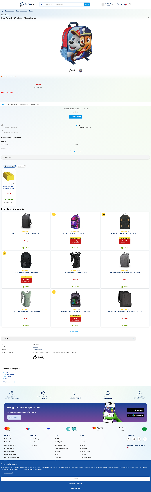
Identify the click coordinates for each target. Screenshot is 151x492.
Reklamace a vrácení (10, 445)
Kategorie (5, 338)
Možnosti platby (8, 442)
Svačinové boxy (8, 202)
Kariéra (57, 454)
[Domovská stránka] (2, 11)
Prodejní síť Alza (9, 448)
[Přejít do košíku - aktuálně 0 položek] (130, 4)
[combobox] (62, 4)
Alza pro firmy (84, 439)
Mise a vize (58, 451)
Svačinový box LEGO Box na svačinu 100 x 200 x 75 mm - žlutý (9, 187)
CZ (130, 447)
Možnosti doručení (9, 439)
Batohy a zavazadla (21, 11)
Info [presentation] (3, 104)
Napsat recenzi (76, 116)
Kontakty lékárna (59, 442)
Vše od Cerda (5, 15)
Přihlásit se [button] (107, 5)
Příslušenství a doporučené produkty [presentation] (29, 104)
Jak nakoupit (33, 445)
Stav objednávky (34, 439)
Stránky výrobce (37, 349)
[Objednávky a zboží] (118, 4)
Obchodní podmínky (10, 454)
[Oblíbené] (122, 4)
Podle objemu (11, 374)
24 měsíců (35, 347)
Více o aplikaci (13, 417)
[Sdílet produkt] (148, 18)
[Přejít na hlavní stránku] (27, 4)
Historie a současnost (61, 448)
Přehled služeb (8, 460)
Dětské (9, 376)
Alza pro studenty (85, 451)
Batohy (31, 11)
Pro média (58, 457)
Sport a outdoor (9, 11)
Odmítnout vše (75, 488)
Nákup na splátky (9, 451)
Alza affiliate (83, 448)
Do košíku (27, 248)
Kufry (6, 378)
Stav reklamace (34, 442)
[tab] (3, 104)
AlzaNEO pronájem (85, 442)
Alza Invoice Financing (86, 457)
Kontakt (57, 439)
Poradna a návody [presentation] (12, 104)
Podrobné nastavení (75, 484)
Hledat (87, 4)
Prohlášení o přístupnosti (11, 457)
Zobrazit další (74, 331)
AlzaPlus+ (83, 445)
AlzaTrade (83, 454)
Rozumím (75, 478)
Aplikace (57, 460)
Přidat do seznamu (8, 92)
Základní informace (60, 445)
